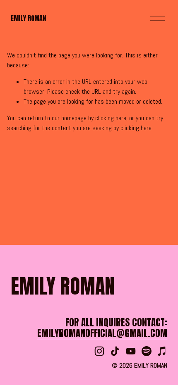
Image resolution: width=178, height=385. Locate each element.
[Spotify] (147, 351)
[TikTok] (115, 351)
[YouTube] (131, 351)
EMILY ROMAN (28, 18)
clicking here (110, 118)
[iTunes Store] (162, 351)
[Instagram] (99, 351)
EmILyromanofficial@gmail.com (102, 333)
